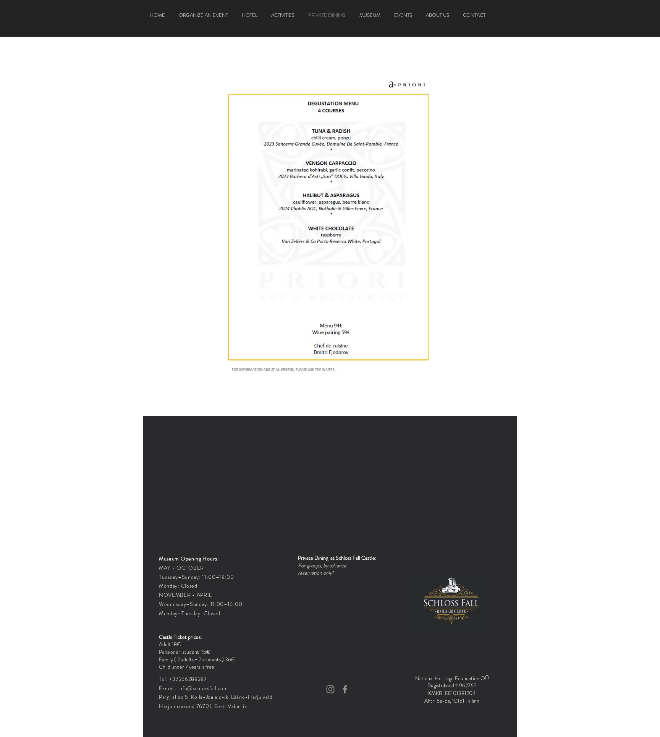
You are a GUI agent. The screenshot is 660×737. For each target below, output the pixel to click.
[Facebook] (345, 689)
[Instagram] (330, 689)
